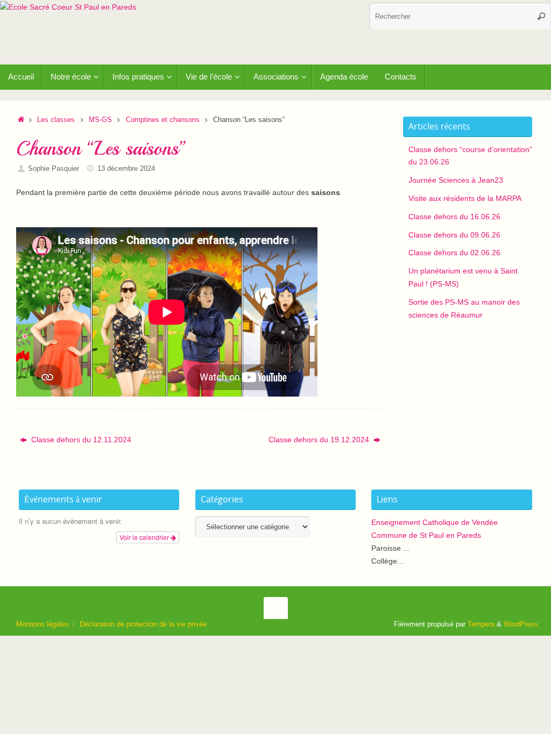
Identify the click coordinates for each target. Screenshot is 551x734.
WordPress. (522, 624)
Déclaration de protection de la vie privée (143, 624)
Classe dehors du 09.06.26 (454, 235)
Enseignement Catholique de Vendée (434, 522)
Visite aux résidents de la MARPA (464, 198)
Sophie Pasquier (53, 168)
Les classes (56, 120)
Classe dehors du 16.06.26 (454, 216)
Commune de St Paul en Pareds (426, 535)
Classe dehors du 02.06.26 (454, 252)
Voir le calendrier (145, 537)
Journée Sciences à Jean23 (455, 180)
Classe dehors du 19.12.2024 (320, 439)
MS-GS (100, 120)
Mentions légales (42, 624)
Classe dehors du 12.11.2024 (80, 439)
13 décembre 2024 (126, 168)
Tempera (481, 624)
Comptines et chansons (163, 120)
